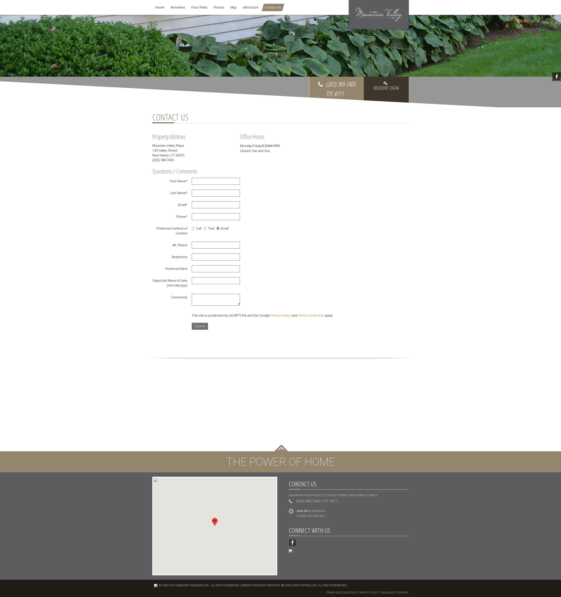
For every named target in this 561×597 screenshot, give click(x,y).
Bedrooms (179, 257)
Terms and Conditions (341, 592)
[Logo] (378, 14)
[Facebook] (556, 76)
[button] (215, 522)
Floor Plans (199, 7)
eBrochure (250, 7)
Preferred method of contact (172, 231)
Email (182, 205)
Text (211, 228)
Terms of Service (311, 315)
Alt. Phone (179, 245)
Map (233, 7)
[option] (280, 61)
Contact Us (273, 7)
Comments (179, 297)
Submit (200, 326)
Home (159, 7)
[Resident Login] (386, 90)
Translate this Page (394, 592)
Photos (219, 7)
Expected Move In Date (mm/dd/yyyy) (170, 283)
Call (198, 228)
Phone (181, 217)
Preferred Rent (176, 269)
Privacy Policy (281, 315)
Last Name (178, 193)
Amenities (177, 7)
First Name (178, 181)
